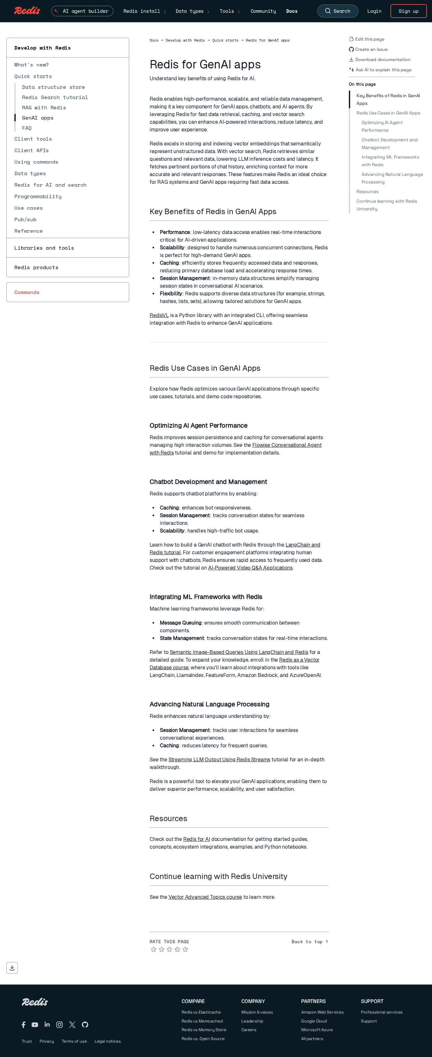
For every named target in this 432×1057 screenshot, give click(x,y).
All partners (312, 1038)
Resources (368, 191)
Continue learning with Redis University (387, 205)
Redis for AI (196, 839)
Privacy (47, 1041)
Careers (248, 1029)
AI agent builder (85, 10)
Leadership (252, 1021)
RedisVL (159, 315)
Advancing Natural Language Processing (392, 178)
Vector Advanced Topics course (205, 897)
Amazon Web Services (322, 1012)
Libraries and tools (44, 248)
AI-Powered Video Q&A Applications (250, 568)
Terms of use (74, 1041)
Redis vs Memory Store (204, 1029)
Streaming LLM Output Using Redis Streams (220, 760)
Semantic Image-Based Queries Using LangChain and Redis (239, 652)
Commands (27, 292)
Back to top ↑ (310, 941)
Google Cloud (314, 1021)
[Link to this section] (282, 211)
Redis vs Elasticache (201, 1012)
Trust (27, 1041)
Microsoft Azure (317, 1029)
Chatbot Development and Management (390, 143)
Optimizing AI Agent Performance (382, 126)
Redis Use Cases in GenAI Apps (388, 113)
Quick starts (225, 40)
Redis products (36, 267)
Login (374, 10)
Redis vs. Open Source (203, 1038)
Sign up (409, 10)
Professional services (382, 1012)
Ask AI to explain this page (384, 70)
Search (342, 10)
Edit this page (369, 39)
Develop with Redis (42, 47)
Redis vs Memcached (202, 1021)
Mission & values (257, 1012)
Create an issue (371, 49)
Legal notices (108, 1041)
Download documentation (382, 59)
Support (369, 1021)
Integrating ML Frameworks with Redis (390, 160)
